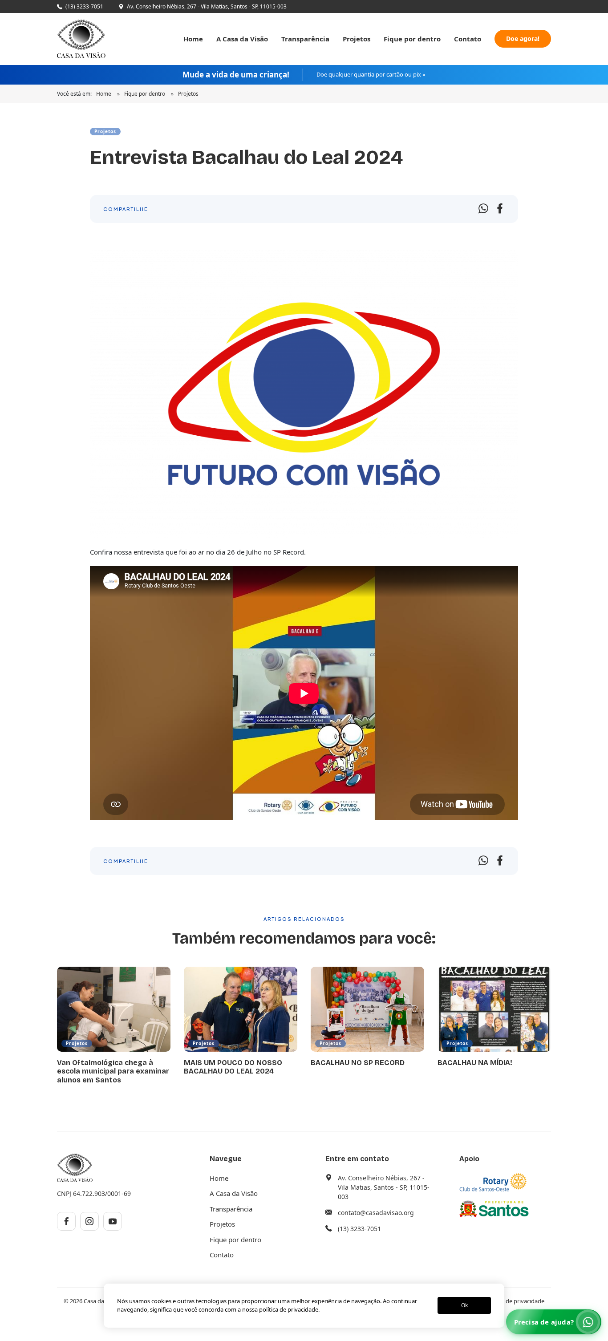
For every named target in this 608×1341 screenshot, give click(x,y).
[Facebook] (66, 1221)
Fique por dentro (412, 38)
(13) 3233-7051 (84, 6)
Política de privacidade (514, 1301)
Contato (467, 38)
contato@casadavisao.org (376, 1212)
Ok (464, 1305)
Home (193, 38)
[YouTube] (112, 1221)
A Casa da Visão (242, 38)
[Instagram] (89, 1221)
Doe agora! (522, 38)
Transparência (305, 38)
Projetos (356, 38)
